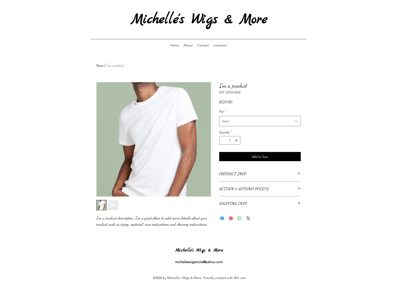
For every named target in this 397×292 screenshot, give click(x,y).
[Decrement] (223, 140)
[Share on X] (248, 218)
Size (222, 111)
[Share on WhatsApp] (239, 218)
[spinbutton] (230, 140)
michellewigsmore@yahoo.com (199, 262)
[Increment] (237, 140)
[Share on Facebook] (222, 218)
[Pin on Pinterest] (231, 218)
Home (99, 65)
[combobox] (260, 121)
